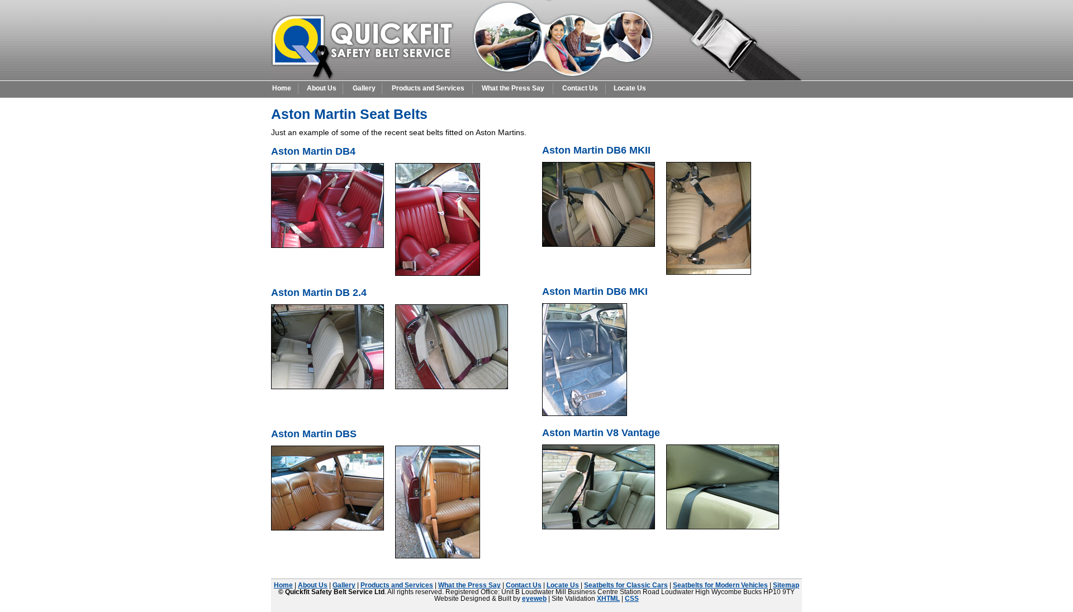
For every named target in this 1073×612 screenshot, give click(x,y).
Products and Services (428, 88)
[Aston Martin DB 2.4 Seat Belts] (327, 385)
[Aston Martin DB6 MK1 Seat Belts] (584, 412)
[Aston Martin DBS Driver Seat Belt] (437, 555)
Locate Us (630, 88)
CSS (632, 598)
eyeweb (534, 598)
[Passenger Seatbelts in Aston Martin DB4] (437, 272)
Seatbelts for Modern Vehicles (720, 585)
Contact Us (580, 88)
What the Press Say (513, 88)
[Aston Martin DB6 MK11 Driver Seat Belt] (598, 243)
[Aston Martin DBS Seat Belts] (327, 527)
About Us (321, 88)
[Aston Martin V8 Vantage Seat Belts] (598, 526)
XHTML (608, 598)
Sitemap (786, 585)
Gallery (364, 88)
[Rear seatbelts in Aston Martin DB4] (327, 244)
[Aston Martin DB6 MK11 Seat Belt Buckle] (709, 271)
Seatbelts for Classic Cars (626, 585)
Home (281, 88)
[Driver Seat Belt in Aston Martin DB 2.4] (451, 385)
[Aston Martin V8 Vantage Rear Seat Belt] (722, 526)
